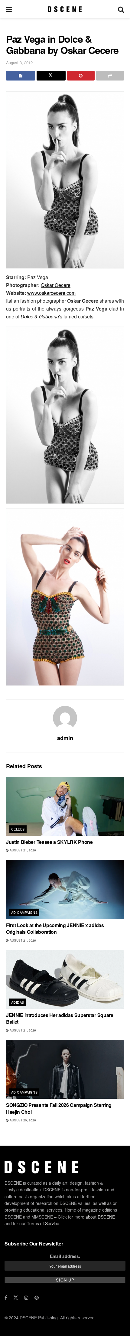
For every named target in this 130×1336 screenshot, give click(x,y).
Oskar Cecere (55, 284)
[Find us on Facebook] (6, 1297)
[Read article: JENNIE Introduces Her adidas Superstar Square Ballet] (65, 979)
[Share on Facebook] (20, 76)
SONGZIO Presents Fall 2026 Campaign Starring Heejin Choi (59, 1108)
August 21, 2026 (22, 850)
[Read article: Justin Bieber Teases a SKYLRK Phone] (65, 806)
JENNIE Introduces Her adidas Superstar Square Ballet (59, 1018)
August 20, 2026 (22, 1120)
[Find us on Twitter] (15, 1297)
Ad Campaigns (24, 912)
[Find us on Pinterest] (36, 1297)
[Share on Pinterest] (81, 76)
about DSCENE (100, 1217)
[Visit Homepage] (65, 9)
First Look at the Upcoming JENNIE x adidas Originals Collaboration (55, 928)
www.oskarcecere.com (51, 292)
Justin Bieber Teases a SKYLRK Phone (49, 841)
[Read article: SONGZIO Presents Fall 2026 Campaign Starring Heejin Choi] (65, 1069)
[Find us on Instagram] (26, 1297)
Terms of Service (43, 1223)
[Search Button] (121, 9)
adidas (17, 1002)
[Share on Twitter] (51, 76)
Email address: (65, 1256)
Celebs (18, 829)
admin (65, 738)
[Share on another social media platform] (110, 76)
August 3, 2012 (19, 62)
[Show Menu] (9, 9)
